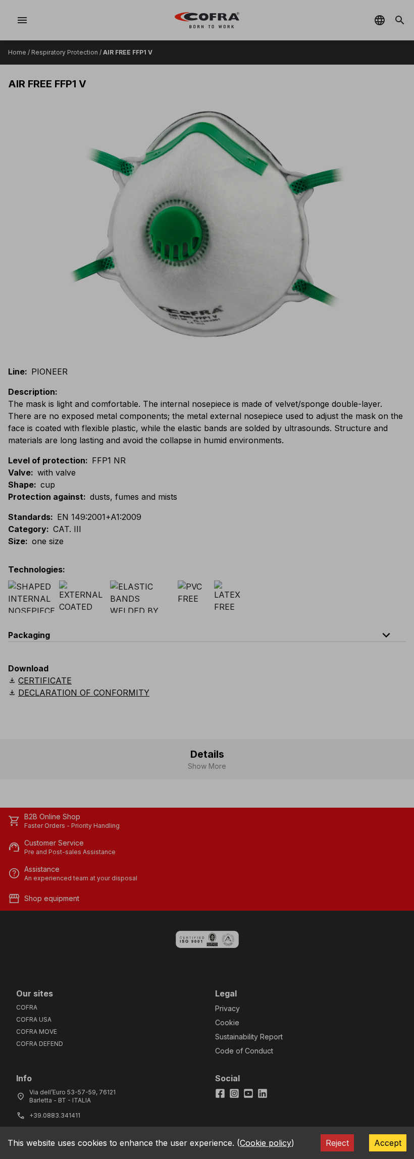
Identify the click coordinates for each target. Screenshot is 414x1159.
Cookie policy (265, 1143)
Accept (387, 1143)
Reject (337, 1143)
